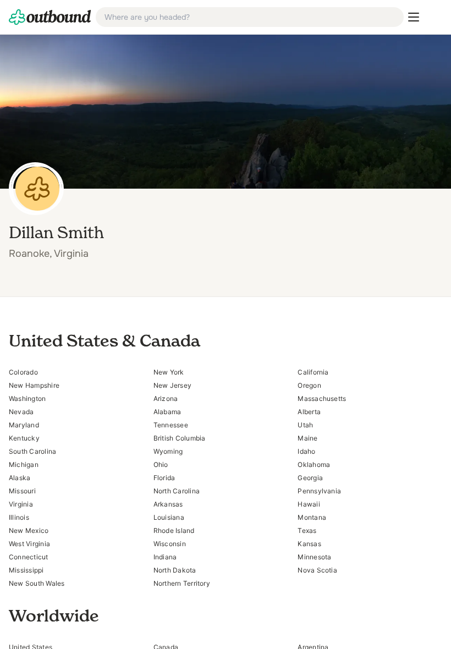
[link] (50, 17)
